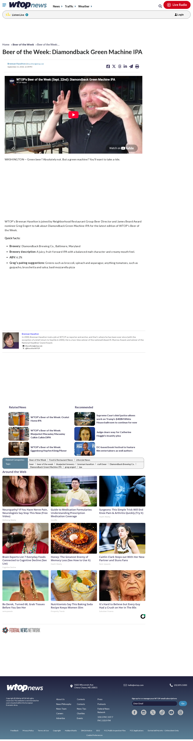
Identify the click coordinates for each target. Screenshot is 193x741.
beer (31, 464)
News (56, 6)
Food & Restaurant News (61, 460)
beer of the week (45, 464)
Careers (59, 713)
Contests (81, 699)
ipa (80, 467)
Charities (81, 713)
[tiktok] (162, 712)
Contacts (81, 704)
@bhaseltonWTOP (32, 348)
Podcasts (102, 704)
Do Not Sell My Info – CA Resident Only (163, 730)
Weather (83, 6)
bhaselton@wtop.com (35, 64)
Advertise (60, 718)
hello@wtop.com (136, 685)
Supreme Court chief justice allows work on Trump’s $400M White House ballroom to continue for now (116, 419)
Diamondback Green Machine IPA (46, 467)
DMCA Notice (86, 730)
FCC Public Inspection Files (115, 730)
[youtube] (171, 712)
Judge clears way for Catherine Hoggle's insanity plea (113, 434)
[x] (153, 712)
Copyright (57, 730)
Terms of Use (43, 730)
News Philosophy (63, 704)
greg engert (70, 467)
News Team (61, 709)
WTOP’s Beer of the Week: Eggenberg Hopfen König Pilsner (49, 449)
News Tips (81, 709)
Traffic (69, 6)
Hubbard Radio (71, 730)
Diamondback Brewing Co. (122, 464)
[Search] (160, 6)
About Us (60, 699)
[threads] (180, 712)
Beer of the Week (37, 460)
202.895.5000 (180, 685)
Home (5, 44)
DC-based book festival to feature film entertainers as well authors (115, 449)
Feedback (14, 730)
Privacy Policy (28, 730)
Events (80, 718)
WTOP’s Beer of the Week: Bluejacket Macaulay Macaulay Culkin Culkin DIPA (48, 434)
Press (100, 699)
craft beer (102, 464)
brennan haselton (86, 464)
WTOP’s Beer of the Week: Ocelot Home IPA (50, 419)
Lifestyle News (83, 460)
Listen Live (18, 14)
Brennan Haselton (17, 63)
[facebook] (134, 712)
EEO (98, 730)
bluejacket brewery (65, 464)
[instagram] (143, 712)
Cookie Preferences (94, 735)
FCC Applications (137, 730)
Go (182, 703)
